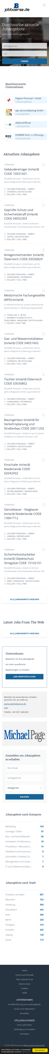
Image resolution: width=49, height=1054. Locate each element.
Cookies (24, 988)
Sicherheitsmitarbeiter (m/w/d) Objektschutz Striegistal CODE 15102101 (23, 558)
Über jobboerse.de (24, 979)
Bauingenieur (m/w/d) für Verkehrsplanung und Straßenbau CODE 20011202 (24, 424)
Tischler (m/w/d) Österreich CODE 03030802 (23, 381)
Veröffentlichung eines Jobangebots (24, 1004)
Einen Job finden (24, 1025)
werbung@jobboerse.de (15, 704)
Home (24, 970)
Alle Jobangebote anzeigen (24, 599)
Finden (24, 61)
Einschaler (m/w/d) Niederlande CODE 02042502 (17, 468)
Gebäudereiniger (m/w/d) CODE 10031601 (21, 171)
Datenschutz (24, 984)
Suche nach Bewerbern (24, 1009)
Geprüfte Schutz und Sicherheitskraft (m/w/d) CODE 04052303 (21, 214)
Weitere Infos (26, 1052)
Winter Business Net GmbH (34, 1045)
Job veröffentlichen (25, 676)
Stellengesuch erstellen (24, 1029)
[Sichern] (43, 165)
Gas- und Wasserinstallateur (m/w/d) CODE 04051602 (23, 340)
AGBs (24, 992)
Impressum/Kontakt (24, 975)
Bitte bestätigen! (40, 1050)
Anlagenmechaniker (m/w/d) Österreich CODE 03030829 (24, 257)
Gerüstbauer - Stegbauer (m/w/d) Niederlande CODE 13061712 (23, 513)
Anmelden (24, 1013)
